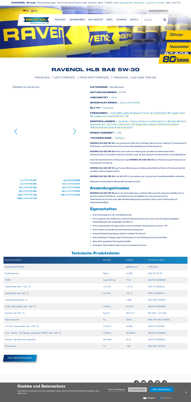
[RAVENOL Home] (37, 21)
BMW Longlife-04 (124, 113)
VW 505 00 (127, 128)
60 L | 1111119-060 (28, 191)
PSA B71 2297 (129, 125)
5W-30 (114, 98)
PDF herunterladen (20, 358)
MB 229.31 (181, 121)
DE (27, 11)
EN (35, 11)
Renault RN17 (141, 125)
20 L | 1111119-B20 (71, 188)
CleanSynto (120, 138)
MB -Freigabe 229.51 (176, 113)
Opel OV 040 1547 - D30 (118, 116)
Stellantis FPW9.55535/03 (159, 125)
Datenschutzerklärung (116, 389)
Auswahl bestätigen (137, 390)
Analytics (151, 398)
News (110, 20)
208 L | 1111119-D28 (70, 195)
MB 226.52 (171, 121)
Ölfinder (121, 20)
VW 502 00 (108, 128)
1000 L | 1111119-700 (27, 198)
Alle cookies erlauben (161, 390)
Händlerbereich (158, 11)
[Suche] (164, 20)
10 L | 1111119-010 (71, 184)
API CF (130, 103)
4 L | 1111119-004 (71, 180)
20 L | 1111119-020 (28, 188)
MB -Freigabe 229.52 (99, 116)
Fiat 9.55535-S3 (141, 121)
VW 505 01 (118, 128)
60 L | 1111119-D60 (71, 191)
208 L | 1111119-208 (27, 195)
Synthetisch (108, 108)
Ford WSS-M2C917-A (158, 121)
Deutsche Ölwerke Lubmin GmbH (142, 3)
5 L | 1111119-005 (28, 184)
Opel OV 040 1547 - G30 (100, 125)
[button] (16, 131)
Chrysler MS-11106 (126, 121)
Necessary (167, 398)
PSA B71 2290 (117, 125)
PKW (119, 133)
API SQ (137, 103)
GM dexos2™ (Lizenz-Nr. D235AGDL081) (150, 113)
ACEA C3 (123, 103)
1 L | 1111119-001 (28, 180)
